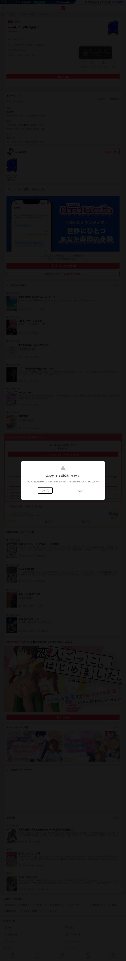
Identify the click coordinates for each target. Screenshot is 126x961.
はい (80, 490)
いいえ (45, 490)
